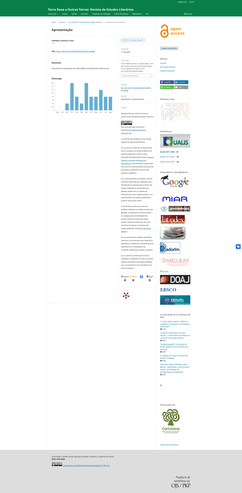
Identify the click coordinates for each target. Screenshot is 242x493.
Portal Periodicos (121, 14)
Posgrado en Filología (101, 14)
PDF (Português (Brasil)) (134, 40)
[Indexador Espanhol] (175, 202)
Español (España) (167, 71)
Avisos (65, 14)
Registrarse (182, 2)
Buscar (189, 14)
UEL (147, 14)
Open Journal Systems (169, 445)
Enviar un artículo (169, 48)
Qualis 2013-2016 (167, 157)
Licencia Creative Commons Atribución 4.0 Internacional (137, 160)
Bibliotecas (137, 14)
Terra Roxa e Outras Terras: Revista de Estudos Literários (90, 9)
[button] (167, 82)
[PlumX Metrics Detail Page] (126, 295)
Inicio (54, 22)
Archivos (84, 14)
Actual (74, 14)
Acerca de (52, 14)
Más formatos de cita (131, 76)
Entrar (191, 2)
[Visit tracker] (161, 385)
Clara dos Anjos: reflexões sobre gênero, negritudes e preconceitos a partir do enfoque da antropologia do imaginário (174, 368)
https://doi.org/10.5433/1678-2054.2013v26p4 (75, 51)
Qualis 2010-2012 (167, 161)
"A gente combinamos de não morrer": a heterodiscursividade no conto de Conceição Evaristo (175, 335)
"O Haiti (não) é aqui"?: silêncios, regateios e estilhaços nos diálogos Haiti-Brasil (175, 324)
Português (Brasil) (167, 67)
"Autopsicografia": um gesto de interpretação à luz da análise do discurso (174, 346)
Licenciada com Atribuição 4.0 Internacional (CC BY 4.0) (86, 465)
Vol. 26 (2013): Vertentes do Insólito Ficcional (85, 22)
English (163, 63)
